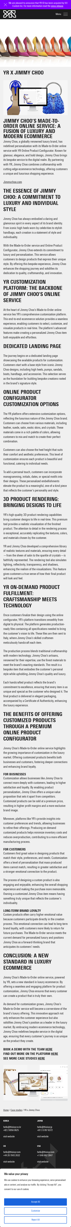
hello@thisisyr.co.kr (12, 1127)
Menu (58, 14)
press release (57, 6)
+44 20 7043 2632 (11, 1155)
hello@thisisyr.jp (44, 1127)
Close (5, 3)
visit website (9, 1136)
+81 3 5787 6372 (45, 1130)
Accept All (35, 1202)
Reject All (36, 1220)
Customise (35, 1211)
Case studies (16, 1110)
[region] (35, 1198)
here (49, 1049)
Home (6, 1110)
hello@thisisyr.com (11, 1152)
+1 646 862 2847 (45, 1155)
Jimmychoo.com (12, 182)
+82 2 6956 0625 (11, 1130)
